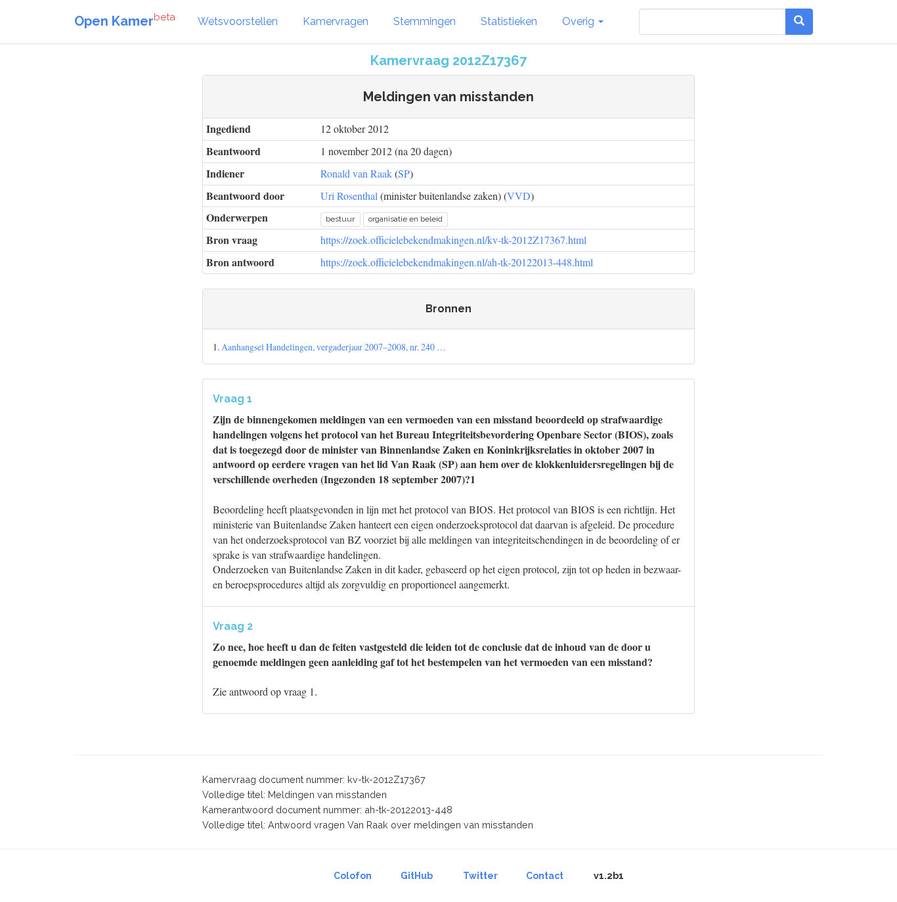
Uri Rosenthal (349, 195)
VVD (519, 195)
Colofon (353, 875)
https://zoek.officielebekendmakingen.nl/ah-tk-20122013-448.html (456, 262)
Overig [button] (579, 21)
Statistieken (509, 21)
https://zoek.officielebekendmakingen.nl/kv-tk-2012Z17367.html (453, 240)
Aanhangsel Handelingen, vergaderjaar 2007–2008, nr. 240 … (333, 347)
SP (404, 173)
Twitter (480, 875)
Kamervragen (335, 21)
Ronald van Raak (356, 173)
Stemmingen (424, 21)
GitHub (417, 875)
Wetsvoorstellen (238, 21)
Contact (544, 875)
